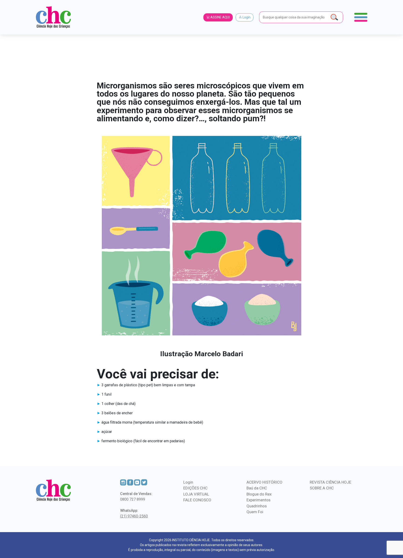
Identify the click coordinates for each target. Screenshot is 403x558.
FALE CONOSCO (197, 500)
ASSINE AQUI (220, 17)
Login (246, 17)
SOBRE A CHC (322, 488)
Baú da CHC (257, 488)
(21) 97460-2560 (134, 516)
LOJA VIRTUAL (196, 494)
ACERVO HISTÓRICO (264, 482)
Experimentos (259, 500)
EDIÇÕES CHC (195, 488)
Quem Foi (255, 511)
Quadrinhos (257, 506)
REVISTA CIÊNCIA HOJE (330, 482)
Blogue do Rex (259, 494)
